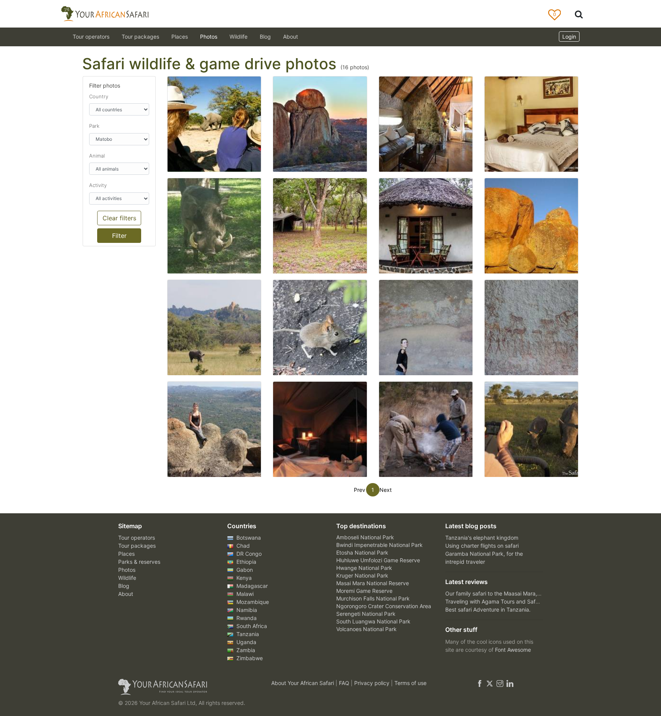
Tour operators (136, 537)
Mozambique (252, 602)
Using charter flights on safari (482, 545)
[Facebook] (480, 683)
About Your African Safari (303, 683)
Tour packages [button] (140, 36)
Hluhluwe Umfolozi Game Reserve (378, 560)
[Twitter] (490, 683)
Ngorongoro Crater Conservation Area (383, 606)
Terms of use (410, 683)
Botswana (248, 537)
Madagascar (251, 586)
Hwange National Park (364, 568)
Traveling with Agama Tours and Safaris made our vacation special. (529, 601)
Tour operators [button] (91, 36)
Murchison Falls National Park (373, 598)
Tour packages (137, 545)
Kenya (243, 577)
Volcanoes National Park (366, 629)
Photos (208, 36)
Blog (265, 36)
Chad (242, 545)
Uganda (245, 642)
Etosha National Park (362, 552)
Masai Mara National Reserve (372, 583)
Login (569, 36)
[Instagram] (500, 683)
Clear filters (119, 218)
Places (126, 553)
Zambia (245, 650)
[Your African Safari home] (185, 687)
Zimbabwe (249, 658)
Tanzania (247, 634)
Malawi (244, 594)
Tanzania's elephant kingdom (481, 537)
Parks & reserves (139, 561)
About (290, 36)
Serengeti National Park (366, 613)
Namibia (246, 610)
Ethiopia (245, 561)
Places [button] (179, 36)
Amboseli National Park (365, 537)
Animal (97, 156)
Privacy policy (372, 683)
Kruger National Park (362, 575)
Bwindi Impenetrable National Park (379, 545)
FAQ (345, 683)
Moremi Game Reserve (364, 590)
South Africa (251, 626)
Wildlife (238, 36)
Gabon (244, 569)
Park (94, 126)
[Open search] (578, 14)
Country (98, 96)
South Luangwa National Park (373, 621)
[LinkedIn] (509, 683)
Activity (98, 185)
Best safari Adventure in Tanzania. (488, 609)
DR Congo (248, 553)
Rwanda (246, 618)
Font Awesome (513, 649)
